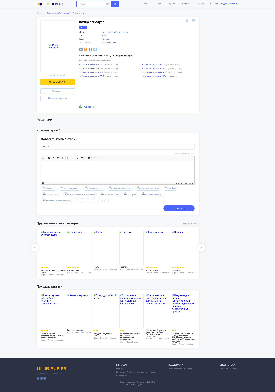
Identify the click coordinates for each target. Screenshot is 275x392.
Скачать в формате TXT (99, 68)
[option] (52, 253)
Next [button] (201, 248)
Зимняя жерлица (75, 330)
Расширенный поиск (229, 369)
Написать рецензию (57, 98)
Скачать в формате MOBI (163, 68)
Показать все (191, 223)
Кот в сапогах (152, 270)
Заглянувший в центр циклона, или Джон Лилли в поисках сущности (156, 333)
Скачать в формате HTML (163, 76)
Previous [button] (35, 248)
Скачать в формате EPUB (100, 76)
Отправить (179, 208)
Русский (105, 39)
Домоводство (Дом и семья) (58, 13)
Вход (222, 4)
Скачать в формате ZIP (162, 65)
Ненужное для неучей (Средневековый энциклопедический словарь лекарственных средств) (183, 337)
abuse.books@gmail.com (137, 384)
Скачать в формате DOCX (163, 72)
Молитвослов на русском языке (53, 271)
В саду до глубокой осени (102, 334)
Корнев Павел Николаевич (52, 275)
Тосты (96, 267)
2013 (104, 35)
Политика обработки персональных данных (136, 372)
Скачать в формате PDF (99, 72)
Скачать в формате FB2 (99, 65)
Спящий (176, 270)
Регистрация (232, 4)
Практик (123, 267)
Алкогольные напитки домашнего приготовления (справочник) (130, 336)
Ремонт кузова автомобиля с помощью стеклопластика (52, 335)
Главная (40, 13)
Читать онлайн (57, 82)
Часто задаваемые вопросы (180, 369)
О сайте (119, 369)
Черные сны (73, 270)
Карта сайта (121, 376)
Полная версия (109, 42)
